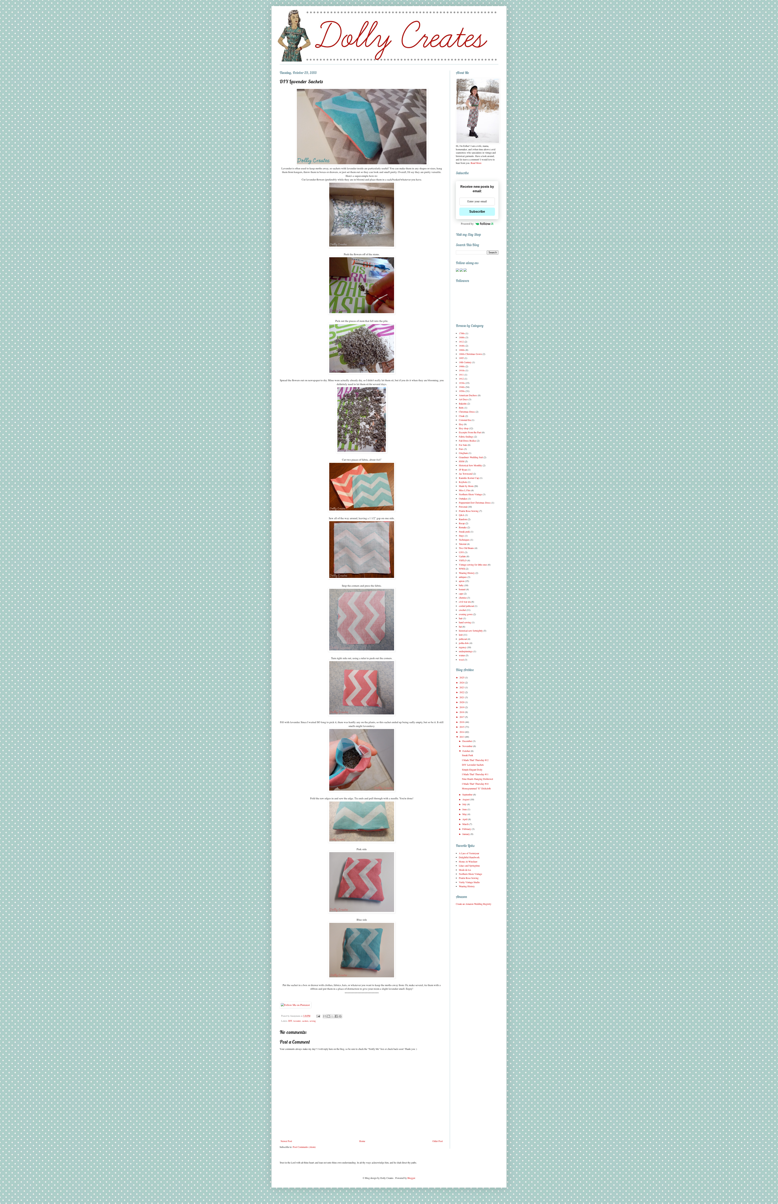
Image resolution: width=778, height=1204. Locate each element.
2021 (462, 697)
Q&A (461, 515)
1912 (461, 378)
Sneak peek (464, 531)
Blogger (411, 1177)
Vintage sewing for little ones (473, 564)
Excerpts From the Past (470, 432)
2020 (462, 702)
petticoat (463, 638)
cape (461, 593)
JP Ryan (463, 469)
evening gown (465, 614)
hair (461, 618)
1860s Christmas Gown (470, 353)
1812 (461, 341)
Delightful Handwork (469, 857)
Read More (476, 162)
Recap (462, 523)
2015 (462, 726)
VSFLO (463, 560)
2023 (462, 687)
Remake (463, 527)
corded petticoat (466, 605)
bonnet (462, 589)
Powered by (467, 223)
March (465, 824)
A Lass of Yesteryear (469, 853)
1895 (461, 358)
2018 (462, 712)
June (464, 809)
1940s (462, 387)
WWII (462, 568)
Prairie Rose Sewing (469, 510)
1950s (462, 391)
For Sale (463, 444)
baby (461, 585)
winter (462, 655)
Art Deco (463, 399)
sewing (313, 1020)
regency (462, 647)
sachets (305, 1020)
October (466, 750)
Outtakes (463, 498)
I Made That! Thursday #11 (475, 774)
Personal (463, 506)
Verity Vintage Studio (469, 882)
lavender (297, 1020)
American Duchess (468, 395)
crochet (462, 610)
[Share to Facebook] (336, 1016)
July (464, 804)
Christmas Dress (467, 411)
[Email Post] (318, 1015)
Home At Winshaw (468, 861)
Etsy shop (463, 428)
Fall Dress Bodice (467, 440)
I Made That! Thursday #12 (475, 760)
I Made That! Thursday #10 (475, 783)
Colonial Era (465, 420)
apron (461, 581)
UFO (461, 552)
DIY (290, 1020)
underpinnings (466, 651)
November (467, 746)
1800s (462, 337)
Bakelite (463, 403)
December (467, 741)
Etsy (461, 424)
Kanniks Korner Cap (469, 477)
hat (460, 626)
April (465, 819)
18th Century (465, 362)
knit (461, 634)
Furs (461, 448)
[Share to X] (332, 1016)
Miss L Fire (464, 490)
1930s (462, 382)
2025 (462, 677)
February (467, 828)
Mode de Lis (465, 869)
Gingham (463, 453)
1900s (462, 366)
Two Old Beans (466, 548)
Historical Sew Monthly (470, 465)
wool (461, 659)
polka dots (464, 643)
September (467, 794)
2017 (462, 716)
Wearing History (467, 572)
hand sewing (465, 622)
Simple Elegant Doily (472, 769)
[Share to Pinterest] (340, 1016)
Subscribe (477, 211)
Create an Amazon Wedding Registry (473, 903)
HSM (461, 461)
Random (463, 519)
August (466, 799)
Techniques (464, 539)
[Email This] (325, 1016)
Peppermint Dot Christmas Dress (475, 502)
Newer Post (286, 1141)
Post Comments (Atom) (304, 1146)
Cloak (462, 415)
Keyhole (463, 482)
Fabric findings (466, 436)
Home (362, 1141)
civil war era (465, 601)
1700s (462, 333)
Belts (461, 407)
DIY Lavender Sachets (473, 764)
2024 (462, 682)
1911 (461, 374)
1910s (462, 370)
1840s (462, 345)
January (466, 834)
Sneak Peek (467, 755)
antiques (463, 577)
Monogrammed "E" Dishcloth (476, 788)
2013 (462, 736)
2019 (462, 707)
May (464, 814)
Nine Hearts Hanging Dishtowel (477, 778)
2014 (462, 731)
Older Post (437, 1141)
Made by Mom (466, 486)
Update (462, 556)
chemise (463, 597)
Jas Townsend (465, 473)
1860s (462, 349)
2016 (462, 722)
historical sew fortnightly (471, 630)
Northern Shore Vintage (470, 494)
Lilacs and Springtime (469, 865)
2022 (462, 692)
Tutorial (462, 543)
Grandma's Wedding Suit (471, 457)
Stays (461, 535)
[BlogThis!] (329, 1016)
